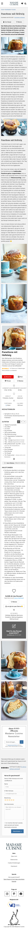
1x (18, 421)
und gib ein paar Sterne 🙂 (15, 606)
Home (2, 9)
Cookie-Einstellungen (14, 863)
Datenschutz (14, 859)
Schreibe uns (10, 635)
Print (21, 377)
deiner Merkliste (18, 598)
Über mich (14, 856)
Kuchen (14, 9)
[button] (2, 368)
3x (24, 421)
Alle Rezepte (8, 9)
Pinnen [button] (8, 381)
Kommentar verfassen (19, 17)
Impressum (14, 866)
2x (21, 421)
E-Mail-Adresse (8, 791)
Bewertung (7, 798)
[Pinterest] (14, 893)
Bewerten (9, 377)
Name (6, 784)
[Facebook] (20, 893)
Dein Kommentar (9, 804)
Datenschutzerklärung (13, 745)
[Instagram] (7, 893)
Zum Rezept (8, 22)
